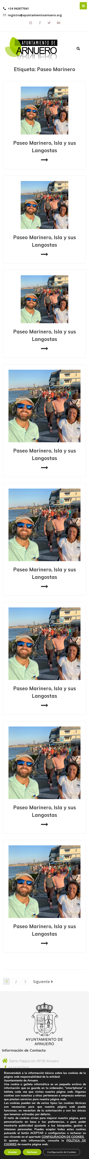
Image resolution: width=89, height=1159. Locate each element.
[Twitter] (49, 23)
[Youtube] (58, 23)
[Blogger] (31, 23)
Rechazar (32, 1152)
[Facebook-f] (40, 23)
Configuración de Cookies (61, 1152)
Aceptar (12, 1152)
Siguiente (42, 981)
